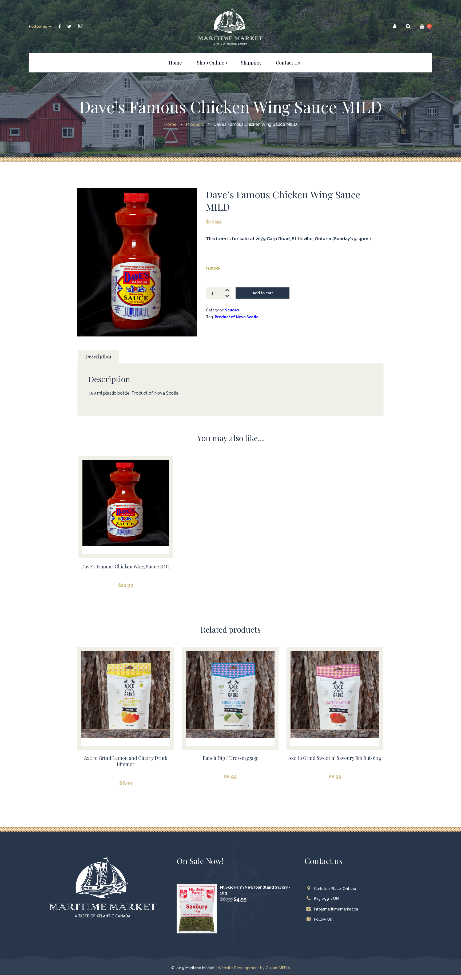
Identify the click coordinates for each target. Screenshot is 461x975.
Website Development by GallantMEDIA (254, 968)
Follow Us (323, 919)
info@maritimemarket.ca (336, 909)
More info (125, 515)
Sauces (232, 310)
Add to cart (263, 293)
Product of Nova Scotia (237, 317)
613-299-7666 (327, 899)
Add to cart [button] (126, 501)
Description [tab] (98, 356)
